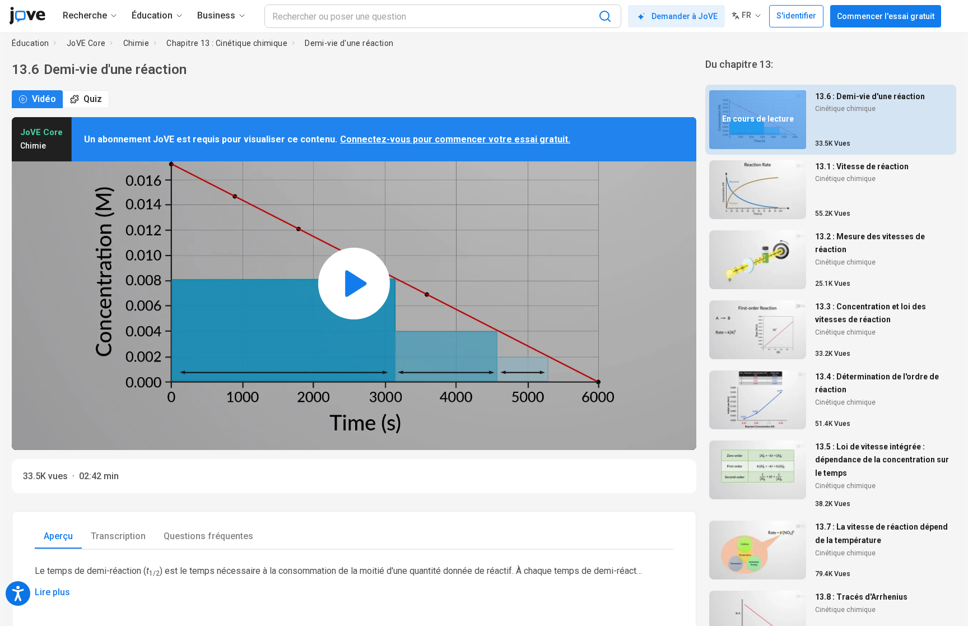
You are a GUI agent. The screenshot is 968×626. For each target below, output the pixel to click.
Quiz (92, 99)
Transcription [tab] (118, 536)
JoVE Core (86, 43)
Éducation (30, 43)
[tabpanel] (354, 581)
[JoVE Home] (27, 16)
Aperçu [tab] (58, 536)
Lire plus (52, 592)
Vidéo (44, 99)
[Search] (605, 16)
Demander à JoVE (684, 16)
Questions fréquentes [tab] (208, 536)
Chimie (136, 43)
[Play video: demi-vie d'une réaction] (354, 283)
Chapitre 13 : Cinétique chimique (226, 43)
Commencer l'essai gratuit (885, 16)
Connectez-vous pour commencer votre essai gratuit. (455, 139)
